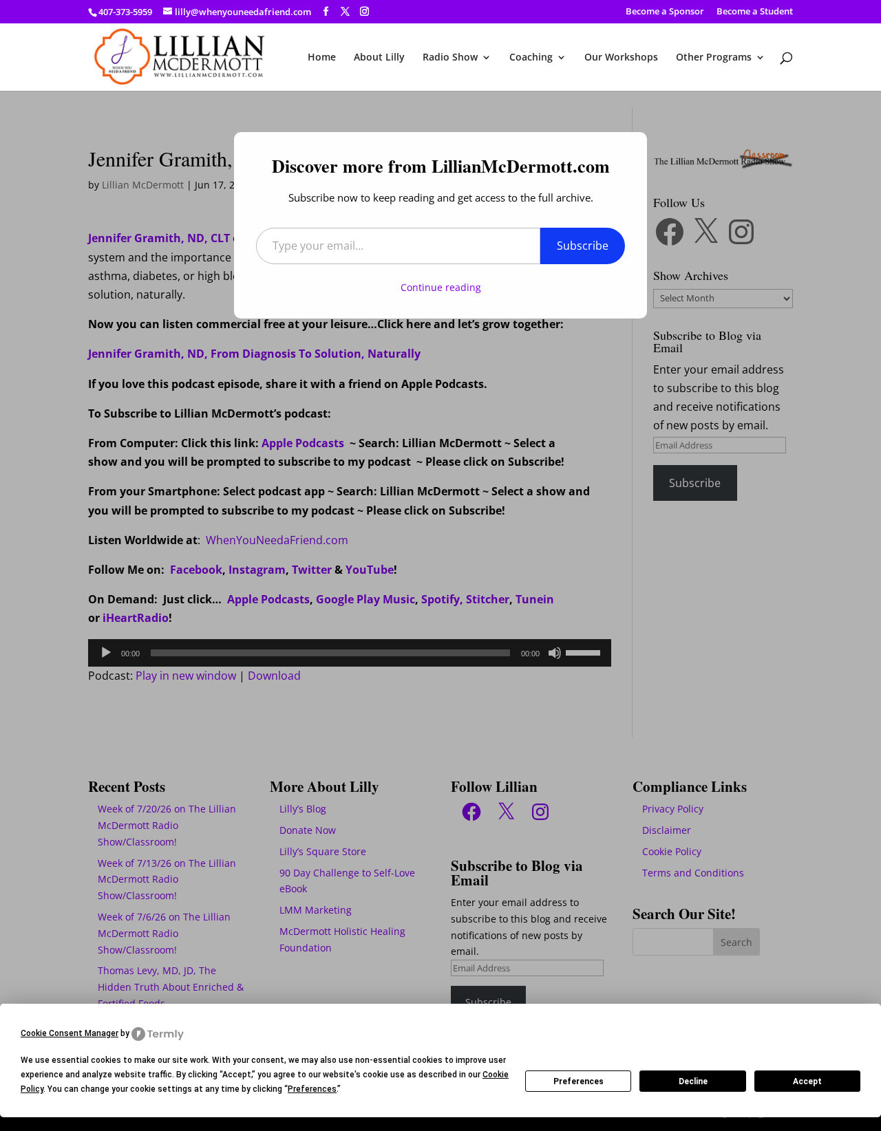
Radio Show (450, 57)
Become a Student (755, 12)
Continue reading (441, 287)
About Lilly (379, 57)
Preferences (578, 1081)
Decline (693, 1081)
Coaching (531, 57)
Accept (807, 1081)
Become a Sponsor (665, 12)
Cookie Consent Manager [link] (69, 1033)
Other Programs (714, 57)
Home (322, 57)
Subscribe (582, 245)
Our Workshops (621, 57)
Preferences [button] (312, 1089)
